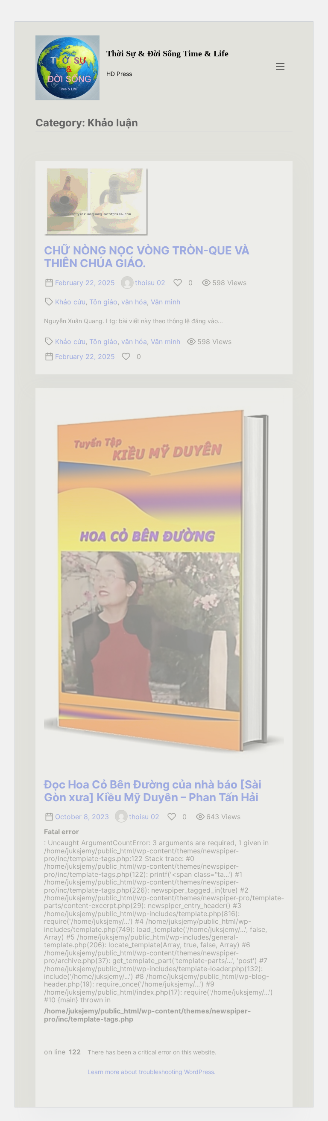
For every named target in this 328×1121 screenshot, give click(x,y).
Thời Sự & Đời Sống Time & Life (167, 53)
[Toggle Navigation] (280, 66)
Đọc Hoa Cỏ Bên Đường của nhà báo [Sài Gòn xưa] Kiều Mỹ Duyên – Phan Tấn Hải (152, 791)
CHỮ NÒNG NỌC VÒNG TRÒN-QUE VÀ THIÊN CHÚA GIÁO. (146, 257)
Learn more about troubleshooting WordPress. (152, 1071)
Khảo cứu (70, 302)
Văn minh (165, 302)
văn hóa (134, 302)
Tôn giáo (103, 302)
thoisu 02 (150, 282)
